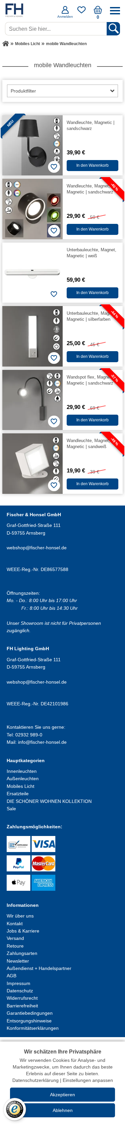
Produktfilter (23, 91)
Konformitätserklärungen (33, 1028)
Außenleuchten (23, 778)
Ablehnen (63, 1110)
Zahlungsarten (22, 953)
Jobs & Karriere (23, 931)
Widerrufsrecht (22, 998)
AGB (11, 975)
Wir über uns (20, 916)
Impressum (18, 983)
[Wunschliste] (81, 12)
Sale (11, 808)
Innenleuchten (22, 771)
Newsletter (18, 961)
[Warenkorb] (98, 12)
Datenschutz (20, 990)
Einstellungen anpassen (88, 1080)
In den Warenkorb (92, 165)
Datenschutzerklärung (35, 1080)
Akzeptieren (62, 1094)
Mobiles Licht (20, 786)
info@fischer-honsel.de (42, 742)
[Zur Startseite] (5, 43)
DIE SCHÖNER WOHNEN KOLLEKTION (49, 801)
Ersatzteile (18, 793)
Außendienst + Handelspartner (39, 968)
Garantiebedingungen (30, 1013)
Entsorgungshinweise (29, 1020)
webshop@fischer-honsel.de (37, 547)
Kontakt (15, 923)
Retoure (15, 946)
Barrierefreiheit (22, 1005)
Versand (15, 938)
